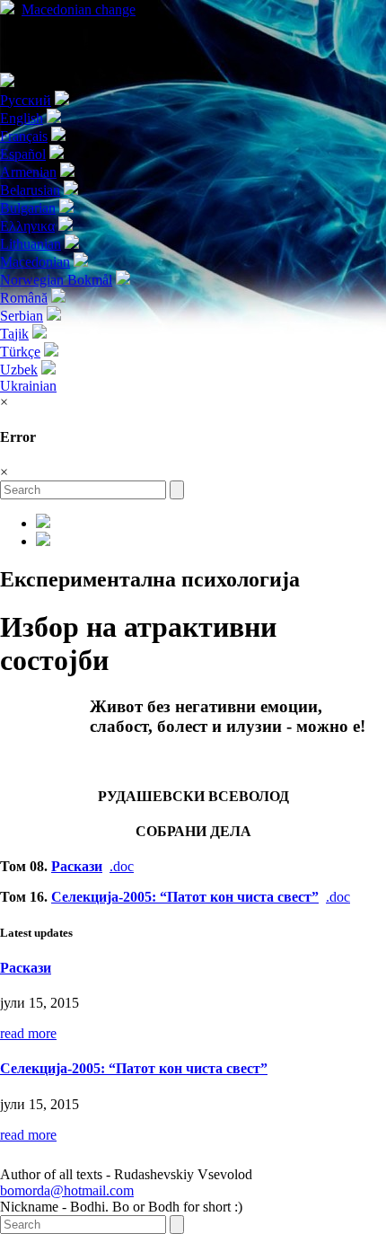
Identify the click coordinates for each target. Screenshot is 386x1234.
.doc (122, 866)
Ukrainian (28, 385)
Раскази (76, 866)
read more (28, 1033)
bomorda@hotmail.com (67, 1190)
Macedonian (79, 9)
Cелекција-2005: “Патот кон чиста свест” (185, 896)
